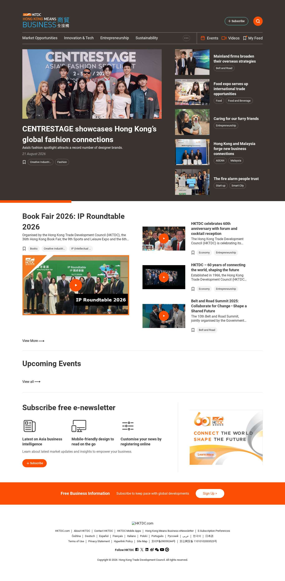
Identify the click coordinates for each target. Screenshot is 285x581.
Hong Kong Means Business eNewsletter (169, 530)
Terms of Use (76, 541)
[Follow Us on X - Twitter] (142, 550)
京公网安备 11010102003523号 (198, 541)
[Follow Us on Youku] (167, 550)
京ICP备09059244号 (163, 541)
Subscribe (36, 463)
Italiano (131, 536)
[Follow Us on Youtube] (162, 550)
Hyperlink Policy (123, 541)
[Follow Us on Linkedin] (147, 550)
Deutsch (90, 536)
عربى (186, 536)
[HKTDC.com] (142, 523)
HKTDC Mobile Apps (129, 530)
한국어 (197, 536)
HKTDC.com (62, 530)
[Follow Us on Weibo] (152, 550)
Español (103, 536)
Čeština (76, 536)
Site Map (142, 541)
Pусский (173, 536)
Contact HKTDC (103, 530)
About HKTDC (82, 530)
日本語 (209, 536)
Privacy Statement (99, 541)
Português (157, 536)
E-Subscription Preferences (214, 530)
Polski (143, 536)
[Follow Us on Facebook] (137, 550)
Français (118, 536)
